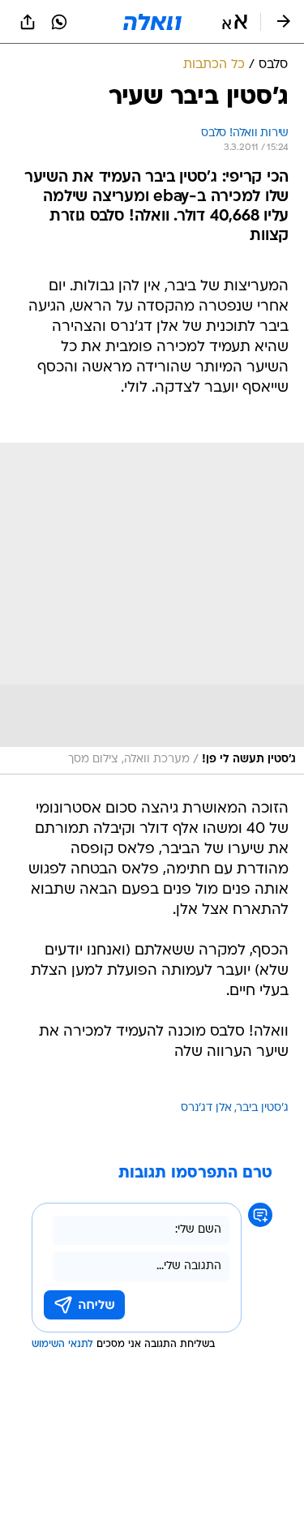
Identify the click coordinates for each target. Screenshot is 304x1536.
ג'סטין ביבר (263, 1108)
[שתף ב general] (27, 22)
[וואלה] (152, 22)
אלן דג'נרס (206, 1108)
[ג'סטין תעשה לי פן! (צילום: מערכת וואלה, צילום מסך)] (152, 608)
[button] (234, 22)
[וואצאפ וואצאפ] (59, 22)
